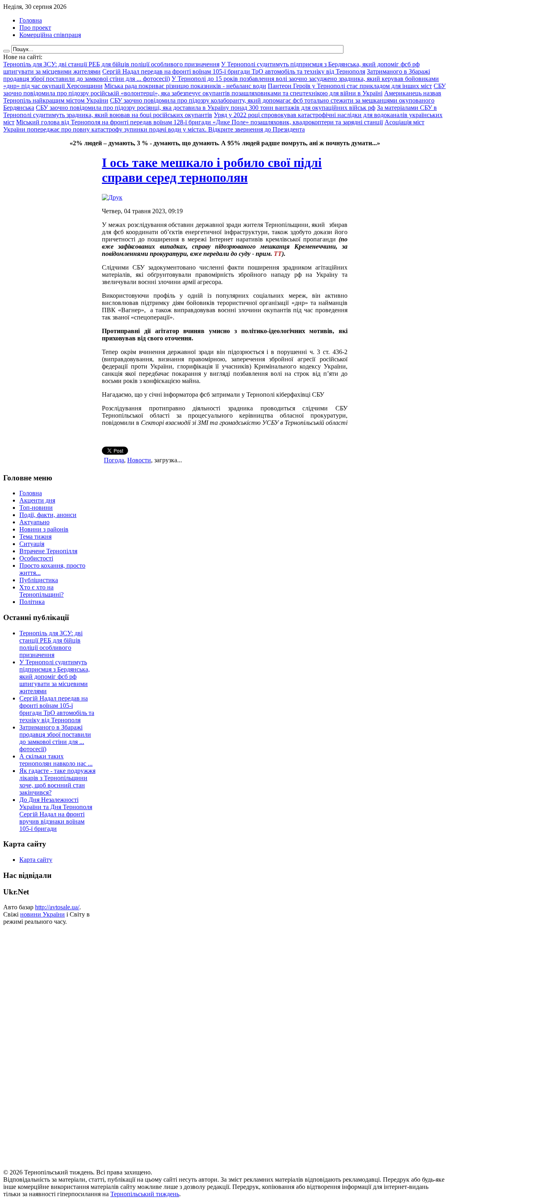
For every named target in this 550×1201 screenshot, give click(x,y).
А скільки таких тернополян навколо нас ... (56, 760)
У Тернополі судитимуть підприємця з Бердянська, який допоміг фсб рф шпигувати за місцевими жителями (54, 676)
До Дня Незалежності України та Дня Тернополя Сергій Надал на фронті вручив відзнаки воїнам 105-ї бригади (55, 814)
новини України (42, 914)
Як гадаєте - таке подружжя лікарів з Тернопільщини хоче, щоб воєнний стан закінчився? (57, 781)
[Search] (6, 51)
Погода (114, 460)
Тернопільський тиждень (144, 1194)
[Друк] (112, 197)
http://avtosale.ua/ (57, 907)
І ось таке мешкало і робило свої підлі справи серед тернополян (212, 170)
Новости (139, 460)
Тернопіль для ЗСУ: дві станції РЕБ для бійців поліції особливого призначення (51, 644)
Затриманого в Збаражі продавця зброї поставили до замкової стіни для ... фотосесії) (55, 738)
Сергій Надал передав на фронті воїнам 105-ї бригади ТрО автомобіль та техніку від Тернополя (56, 709)
